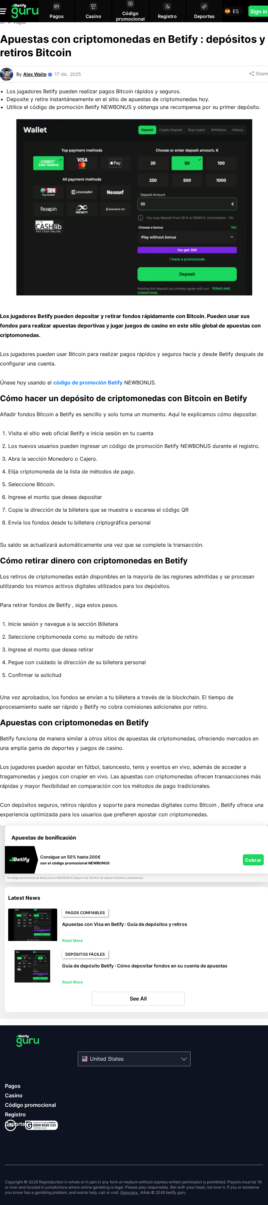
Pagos (13, 1086)
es (236, 11)
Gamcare (129, 1192)
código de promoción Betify (88, 382)
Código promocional (30, 1105)
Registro (15, 1114)
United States (107, 1058)
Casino (14, 1095)
